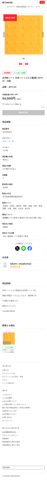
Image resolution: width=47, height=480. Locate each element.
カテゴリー (11, 7)
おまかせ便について (9, 401)
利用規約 (5, 438)
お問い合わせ (7, 417)
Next (43, 34)
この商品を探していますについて (14, 404)
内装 (4, 141)
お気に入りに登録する (13, 104)
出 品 (42, 2)
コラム (4, 380)
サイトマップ (7, 420)
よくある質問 (7, 398)
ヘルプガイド (7, 395)
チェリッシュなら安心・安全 (12, 376)
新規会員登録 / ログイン (25, 7)
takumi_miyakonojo (20, 263)
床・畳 (11, 141)
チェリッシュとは (8, 373)
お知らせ (5, 370)
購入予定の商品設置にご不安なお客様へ (16, 408)
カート (37, 7)
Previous (4, 34)
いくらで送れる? (8, 383)
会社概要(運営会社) (9, 432)
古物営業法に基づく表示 (11, 445)
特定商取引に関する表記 (11, 442)
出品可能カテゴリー (9, 414)
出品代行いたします (9, 411)
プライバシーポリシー (10, 435)
